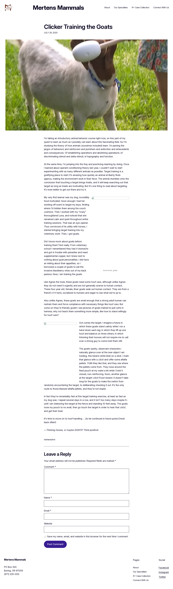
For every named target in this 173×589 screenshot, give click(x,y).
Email (47, 510)
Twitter (162, 577)
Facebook (164, 567)
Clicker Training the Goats (78, 26)
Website (48, 523)
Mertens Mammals (58, 7)
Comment (50, 466)
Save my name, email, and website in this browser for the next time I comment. (87, 536)
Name (48, 497)
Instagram (164, 572)
